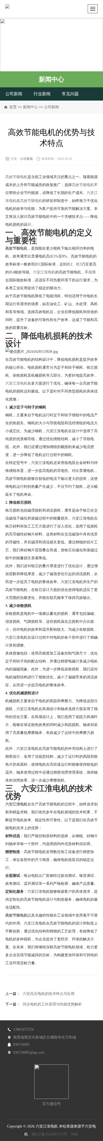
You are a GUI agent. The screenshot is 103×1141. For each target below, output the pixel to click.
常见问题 (70, 94)
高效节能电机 (16, 177)
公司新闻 (13, 94)
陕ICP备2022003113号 (49, 1134)
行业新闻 (42, 94)
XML (75, 1134)
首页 (13, 107)
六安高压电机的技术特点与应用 (48, 994)
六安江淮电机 (44, 272)
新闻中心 (30, 107)
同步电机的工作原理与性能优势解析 (52, 1004)
